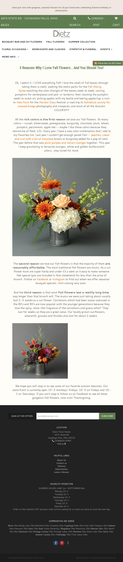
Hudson (111, 525)
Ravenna (77, 531)
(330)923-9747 (62, 440)
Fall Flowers (55, 41)
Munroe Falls (97, 528)
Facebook (42, 279)
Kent (30, 528)
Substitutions (61, 469)
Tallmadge (61, 534)
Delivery (62, 466)
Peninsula (23, 531)
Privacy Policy (38, 558)
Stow (105, 531)
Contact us (61, 463)
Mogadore (65, 528)
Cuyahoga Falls (71, 525)
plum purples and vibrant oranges (65, 143)
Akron (10, 525)
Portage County (40, 531)
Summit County (43, 534)
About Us (61, 460)
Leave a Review (61, 472)
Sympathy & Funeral (82, 49)
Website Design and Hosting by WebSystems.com (96, 558)
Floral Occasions (14, 49)
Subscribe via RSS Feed (109, 63)
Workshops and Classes (48, 49)
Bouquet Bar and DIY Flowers (22, 41)
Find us (60, 443)
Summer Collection (81, 41)
